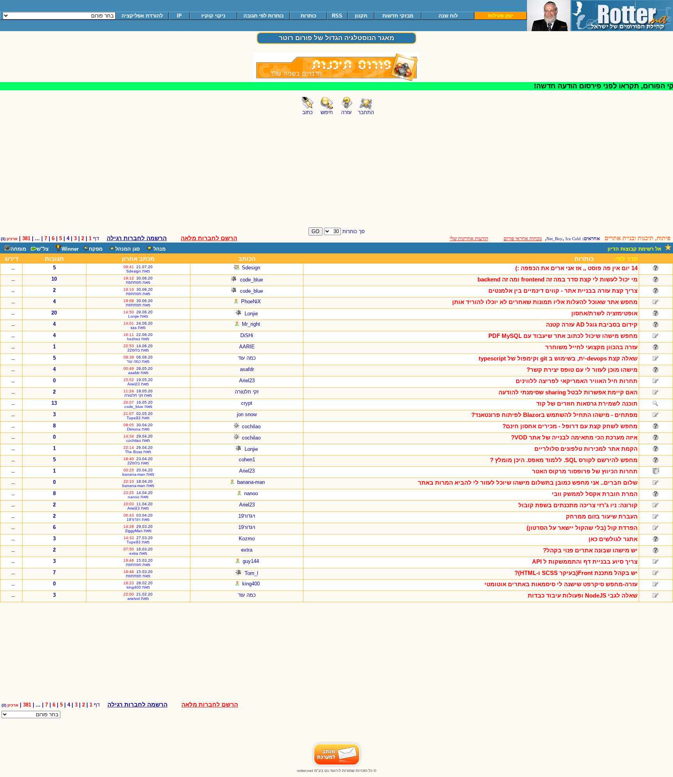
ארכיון (12, 239)
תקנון (361, 16)
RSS (337, 16)
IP (179, 16)
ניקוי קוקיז (213, 16)
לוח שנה (448, 16)
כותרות (308, 16)
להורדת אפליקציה (142, 16)
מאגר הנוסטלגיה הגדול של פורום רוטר (336, 38)
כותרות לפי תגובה (263, 16)
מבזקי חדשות (397, 16)
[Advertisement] (336, 171)
